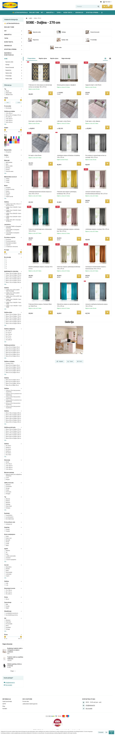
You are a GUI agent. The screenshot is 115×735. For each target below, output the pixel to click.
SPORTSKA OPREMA (92, 12)
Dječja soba (8, 73)
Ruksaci (8, 500)
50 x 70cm (8, 454)
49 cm (7, 157)
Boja (5, 135)
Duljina (6, 127)
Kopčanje (7, 513)
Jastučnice (7, 224)
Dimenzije (7, 460)
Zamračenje (7, 602)
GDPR (4, 704)
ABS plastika (9, 162)
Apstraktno (9, 567)
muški (7, 543)
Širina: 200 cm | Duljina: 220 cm (13, 420)
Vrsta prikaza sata (9, 522)
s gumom (8, 244)
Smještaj (6, 527)
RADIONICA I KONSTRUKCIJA (9, 54)
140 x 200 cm (9, 118)
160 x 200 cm (9, 113)
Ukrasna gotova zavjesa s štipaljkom (66, 85)
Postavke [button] (101, 732)
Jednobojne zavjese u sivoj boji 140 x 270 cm (97, 229)
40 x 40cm (8, 445)
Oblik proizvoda (8, 482)
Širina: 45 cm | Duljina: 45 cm (13, 352)
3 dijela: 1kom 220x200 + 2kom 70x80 (13, 217)
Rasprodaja (9, 92)
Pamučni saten (9, 171)
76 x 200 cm (9, 339)
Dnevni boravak (9, 67)
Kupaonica (8, 70)
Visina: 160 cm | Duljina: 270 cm (13, 275)
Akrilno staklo (9, 166)
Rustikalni (8, 627)
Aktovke (8, 499)
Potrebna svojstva (9, 237)
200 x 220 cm (9, 122)
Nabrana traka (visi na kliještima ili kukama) (14, 475)
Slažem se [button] (111, 732)
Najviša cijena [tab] (54, 58)
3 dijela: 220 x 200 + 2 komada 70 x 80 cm (13, 220)
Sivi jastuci (8, 152)
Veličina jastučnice (9, 345)
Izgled (6, 548)
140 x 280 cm (9, 467)
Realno (7, 191)
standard (8, 557)
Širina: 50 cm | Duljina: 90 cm (13, 381)
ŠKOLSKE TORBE (34, 12)
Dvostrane (8, 239)
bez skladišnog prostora (12, 615)
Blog (4, 706)
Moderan (8, 620)
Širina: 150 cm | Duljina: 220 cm (13, 321)
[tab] (105, 58)
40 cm (7, 599)
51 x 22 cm (8, 332)
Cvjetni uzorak (9, 196)
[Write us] (83, 708)
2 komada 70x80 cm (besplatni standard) (13, 227)
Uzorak (6, 565)
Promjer (6, 250)
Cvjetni (7, 576)
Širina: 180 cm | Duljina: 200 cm (13, 418)
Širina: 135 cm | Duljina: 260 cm (13, 278)
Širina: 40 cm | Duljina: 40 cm (13, 349)
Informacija (7, 699)
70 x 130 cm (9, 463)
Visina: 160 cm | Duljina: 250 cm (13, 273)
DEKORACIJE (79, 12)
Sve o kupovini (27, 699)
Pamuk (7, 169)
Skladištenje (7, 611)
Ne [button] (106, 732)
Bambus (8, 167)
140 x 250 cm (9, 465)
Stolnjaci (8, 508)
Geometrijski (9, 572)
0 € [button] (107, 6)
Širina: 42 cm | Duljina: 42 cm (13, 350)
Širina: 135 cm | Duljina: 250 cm (13, 277)
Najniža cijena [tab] (43, 58)
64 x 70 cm (8, 336)
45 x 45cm (8, 449)
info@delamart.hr (10, 682)
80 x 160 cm (9, 592)
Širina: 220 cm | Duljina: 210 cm (13, 115)
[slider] (5, 100)
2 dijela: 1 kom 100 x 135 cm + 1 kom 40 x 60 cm (13, 204)
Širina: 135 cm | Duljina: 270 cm (13, 280)
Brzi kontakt (8, 685)
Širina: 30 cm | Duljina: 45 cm (13, 365)
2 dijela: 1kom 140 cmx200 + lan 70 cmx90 (14, 296)
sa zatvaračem (9, 517)
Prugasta (8, 187)
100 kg (7, 178)
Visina (6, 597)
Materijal (6, 160)
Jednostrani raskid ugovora (29, 704)
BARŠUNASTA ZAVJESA (11, 271)
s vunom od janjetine (11, 559)
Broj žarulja (7, 257)
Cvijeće (7, 194)
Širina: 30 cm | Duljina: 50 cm (13, 347)
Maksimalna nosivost (10, 177)
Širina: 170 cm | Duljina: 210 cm (13, 431)
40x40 (7, 462)
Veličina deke (8, 312)
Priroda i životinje (10, 189)
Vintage (8, 629)
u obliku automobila (11, 556)
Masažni (8, 502)
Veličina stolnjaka (9, 361)
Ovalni (7, 490)
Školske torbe (9, 94)
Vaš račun (107, 2)
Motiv (6, 185)
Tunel (7, 477)
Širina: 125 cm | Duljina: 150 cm (13, 314)
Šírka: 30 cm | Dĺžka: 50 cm (12, 385)
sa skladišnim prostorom (12, 613)
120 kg (7, 182)
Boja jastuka (7, 150)
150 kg (7, 180)
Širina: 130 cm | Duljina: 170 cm (13, 316)
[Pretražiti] (98, 6)
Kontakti (5, 708)
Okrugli (7, 488)
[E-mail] (101, 2)
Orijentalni (8, 622)
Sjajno (7, 608)
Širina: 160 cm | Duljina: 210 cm (13, 429)
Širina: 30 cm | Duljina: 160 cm (13, 369)
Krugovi (8, 479)
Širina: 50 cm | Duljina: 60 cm (13, 356)
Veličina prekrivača (9, 427)
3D (6, 552)
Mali (7, 604)
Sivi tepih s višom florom (35, 155)
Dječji (7, 545)
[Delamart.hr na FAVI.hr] (57, 722)
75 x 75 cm (8, 338)
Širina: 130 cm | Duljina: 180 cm (13, 318)
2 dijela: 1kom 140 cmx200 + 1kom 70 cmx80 (13, 290)
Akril (7, 164)
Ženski (7, 541)
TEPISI (58, 12)
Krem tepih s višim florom (35, 121)
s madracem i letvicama (12, 246)
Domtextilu (8, 108)
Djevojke (8, 540)
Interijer (8, 529)
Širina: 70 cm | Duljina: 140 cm (13, 383)
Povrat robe (25, 701)
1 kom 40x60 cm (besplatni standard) (12, 233)
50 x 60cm (8, 452)
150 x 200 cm (9, 469)
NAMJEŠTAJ (50, 12)
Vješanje (8, 504)
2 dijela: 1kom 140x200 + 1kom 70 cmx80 (13, 300)
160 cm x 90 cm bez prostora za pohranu (13, 407)
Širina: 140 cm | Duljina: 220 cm (13, 414)
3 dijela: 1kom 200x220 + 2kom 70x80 (13, 214)
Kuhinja (7, 64)
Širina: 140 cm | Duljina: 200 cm (13, 413)
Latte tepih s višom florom (64, 121)
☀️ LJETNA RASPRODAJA (20, 12)
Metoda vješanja (9, 472)
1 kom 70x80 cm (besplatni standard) (12, 230)
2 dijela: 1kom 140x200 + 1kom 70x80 (13, 207)
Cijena (6, 98)
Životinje (8, 193)
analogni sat (9, 524)
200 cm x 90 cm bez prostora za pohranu (13, 404)
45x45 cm (8, 451)
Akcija (7, 91)
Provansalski (9, 623)
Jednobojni (8, 574)
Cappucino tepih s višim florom (93, 85)
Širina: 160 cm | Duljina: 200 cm (13, 323)
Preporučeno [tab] (31, 58)
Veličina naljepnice (9, 329)
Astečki (8, 568)
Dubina (6, 155)
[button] (110, 6)
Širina (6, 634)
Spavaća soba (9, 62)
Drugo (12, 671)
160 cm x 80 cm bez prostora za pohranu (13, 397)
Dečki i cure (9, 538)
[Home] (10, 5)
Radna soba (8, 78)
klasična (8, 550)
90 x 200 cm (9, 116)
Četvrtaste (8, 491)
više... (5, 124)
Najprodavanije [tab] (66, 58)
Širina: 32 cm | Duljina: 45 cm (13, 372)
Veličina (6, 202)
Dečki (7, 536)
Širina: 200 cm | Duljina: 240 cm (13, 436)
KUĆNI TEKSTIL (67, 12)
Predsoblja (8, 76)
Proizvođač (7, 106)
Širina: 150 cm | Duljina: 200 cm (13, 319)
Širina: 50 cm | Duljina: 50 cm (13, 354)
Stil (5, 618)
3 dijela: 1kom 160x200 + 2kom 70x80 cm (13, 211)
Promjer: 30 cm (9, 363)
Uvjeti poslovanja (7, 701)
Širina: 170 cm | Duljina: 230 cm (13, 433)
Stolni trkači (9, 506)
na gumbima (9, 515)
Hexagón (8, 493)
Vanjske (8, 531)
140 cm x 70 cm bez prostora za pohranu (13, 391)
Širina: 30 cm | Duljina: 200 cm (13, 370)
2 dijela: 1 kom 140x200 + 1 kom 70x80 (14, 306)
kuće (7, 554)
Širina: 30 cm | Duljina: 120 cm (13, 367)
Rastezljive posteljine (11, 243)
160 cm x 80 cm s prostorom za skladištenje (13, 400)
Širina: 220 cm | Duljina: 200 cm (13, 422)
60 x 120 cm (9, 334)
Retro (7, 625)
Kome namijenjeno (9, 534)
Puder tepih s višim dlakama (92, 121)
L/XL (7, 585)
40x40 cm (8, 447)
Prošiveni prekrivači (10, 241)
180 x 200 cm (9, 120)
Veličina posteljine (9, 111)
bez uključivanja (10, 518)
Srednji (7, 606)
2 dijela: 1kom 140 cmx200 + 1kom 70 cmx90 (13, 293)
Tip (5, 89)
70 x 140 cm (9, 590)
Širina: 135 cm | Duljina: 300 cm (13, 282)
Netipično (8, 484)
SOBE (5, 58)
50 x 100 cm (9, 330)
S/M (7, 583)
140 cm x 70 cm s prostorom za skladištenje (13, 394)
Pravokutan (9, 486)
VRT (42, 12)
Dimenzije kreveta (9, 588)
